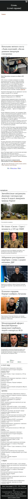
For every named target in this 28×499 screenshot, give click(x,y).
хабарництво (7, 165)
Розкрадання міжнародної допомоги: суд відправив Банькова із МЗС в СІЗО (12, 438)
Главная (3, 14)
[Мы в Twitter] (13, 362)
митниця (17, 163)
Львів (7, 163)
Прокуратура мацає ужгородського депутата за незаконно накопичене (13, 477)
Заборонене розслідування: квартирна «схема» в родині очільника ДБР (14, 259)
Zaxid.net (23, 89)
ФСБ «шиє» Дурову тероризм (9, 456)
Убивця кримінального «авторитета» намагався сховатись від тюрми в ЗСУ (13, 424)
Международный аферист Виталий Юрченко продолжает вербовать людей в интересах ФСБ (13, 327)
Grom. (14, 5)
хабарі (3, 165)
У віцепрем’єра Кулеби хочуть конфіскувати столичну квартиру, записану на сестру (12, 481)
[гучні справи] (9, 486)
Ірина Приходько (13, 165)
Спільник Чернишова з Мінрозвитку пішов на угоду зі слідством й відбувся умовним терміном (14, 394)
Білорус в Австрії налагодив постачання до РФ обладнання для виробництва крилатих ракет (13, 415)
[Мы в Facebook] (8, 362)
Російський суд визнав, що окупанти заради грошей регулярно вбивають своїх (12, 411)
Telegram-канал (19, 493)
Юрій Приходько (11, 163)
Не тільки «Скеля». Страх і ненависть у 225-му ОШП (13, 227)
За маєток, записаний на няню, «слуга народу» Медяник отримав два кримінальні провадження (14, 407)
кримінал (24, 163)
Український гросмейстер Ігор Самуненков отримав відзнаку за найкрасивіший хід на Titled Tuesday (14, 452)
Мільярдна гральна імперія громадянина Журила (14, 386)
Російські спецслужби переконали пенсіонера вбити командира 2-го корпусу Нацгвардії (13, 442)
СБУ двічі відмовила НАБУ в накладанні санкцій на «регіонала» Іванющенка (12, 420)
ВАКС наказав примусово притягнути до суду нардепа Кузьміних (13, 402)
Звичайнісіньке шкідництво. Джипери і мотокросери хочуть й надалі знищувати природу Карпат (14, 197)
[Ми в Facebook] (8, 168)
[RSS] (19, 168)
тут (13, 490)
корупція (20, 163)
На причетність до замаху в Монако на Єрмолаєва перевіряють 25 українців (11, 398)
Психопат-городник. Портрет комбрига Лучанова (14, 292)
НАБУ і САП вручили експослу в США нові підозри (13, 428)
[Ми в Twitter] (13, 168)
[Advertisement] (14, 179)
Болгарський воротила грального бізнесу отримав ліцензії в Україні (12, 472)
